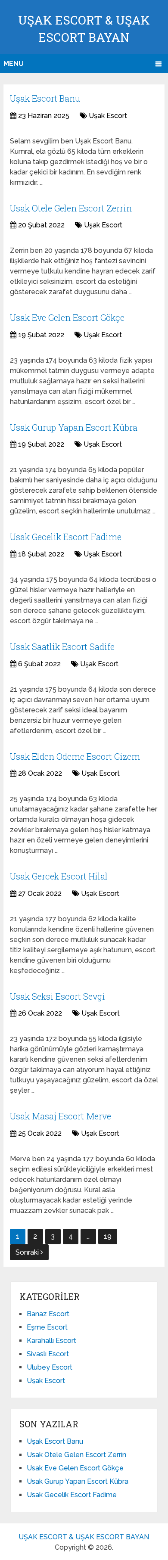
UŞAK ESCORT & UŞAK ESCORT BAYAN (84, 1537)
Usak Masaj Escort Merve (60, 1116)
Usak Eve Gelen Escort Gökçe (67, 317)
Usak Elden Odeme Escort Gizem (75, 756)
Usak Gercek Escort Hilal (59, 876)
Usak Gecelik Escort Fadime (65, 536)
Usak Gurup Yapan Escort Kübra (73, 427)
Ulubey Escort (49, 1367)
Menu (13, 63)
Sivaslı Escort (48, 1354)
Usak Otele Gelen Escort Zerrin (71, 208)
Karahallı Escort (51, 1340)
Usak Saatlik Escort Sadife (62, 646)
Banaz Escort (48, 1314)
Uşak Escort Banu (45, 98)
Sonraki (28, 1252)
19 (108, 1236)
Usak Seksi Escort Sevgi (57, 996)
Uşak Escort (108, 116)
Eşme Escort (47, 1327)
